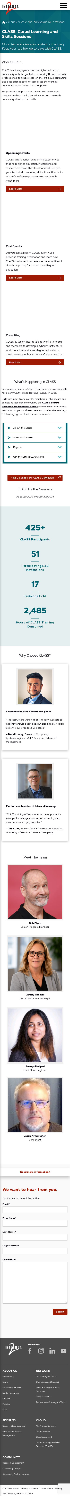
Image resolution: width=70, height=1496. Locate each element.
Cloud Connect (43, 1432)
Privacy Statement (30, 1489)
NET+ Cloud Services (46, 1426)
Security (9, 1420)
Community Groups (12, 1469)
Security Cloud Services (14, 1426)
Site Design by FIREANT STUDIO (18, 1494)
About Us (10, 1371)
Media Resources (11, 1393)
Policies (6, 1404)
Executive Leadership (13, 1388)
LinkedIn (52, 1351)
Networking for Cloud (46, 1377)
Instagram (41, 1351)
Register (18, 447)
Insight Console (43, 1397)
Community (11, 1457)
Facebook (30, 1351)
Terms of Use (46, 1489)
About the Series (22, 428)
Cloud (41, 1420)
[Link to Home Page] (3, 23)
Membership (8, 1377)
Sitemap (58, 1489)
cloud (11, 22)
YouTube (63, 1351)
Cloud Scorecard (44, 1437)
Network (43, 1371)
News (5, 1382)
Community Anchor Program (16, 1474)
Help (5, 1410)
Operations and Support (47, 1382)
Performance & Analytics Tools (50, 1402)
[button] (10, 7)
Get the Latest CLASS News (28, 457)
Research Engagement (13, 1463)
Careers (6, 1399)
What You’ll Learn (23, 438)
